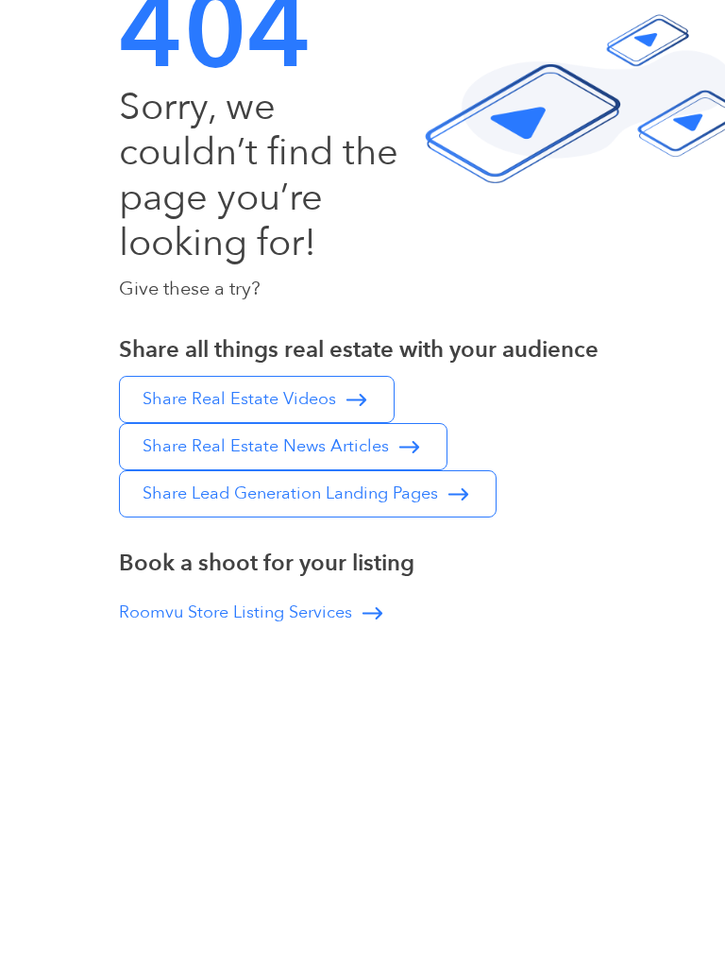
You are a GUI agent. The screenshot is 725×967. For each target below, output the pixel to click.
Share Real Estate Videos (242, 399)
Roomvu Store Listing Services (238, 612)
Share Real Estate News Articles (268, 446)
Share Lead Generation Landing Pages (293, 493)
